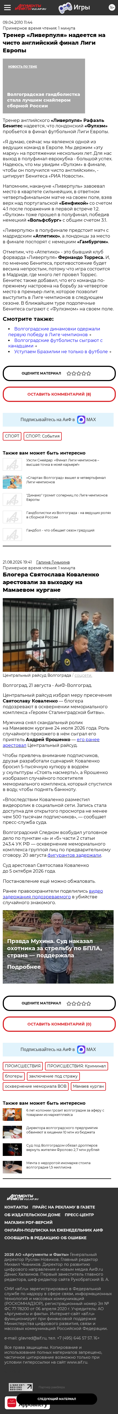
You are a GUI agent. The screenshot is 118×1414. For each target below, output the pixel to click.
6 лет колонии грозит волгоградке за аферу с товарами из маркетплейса (65, 1112)
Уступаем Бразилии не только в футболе (61, 351)
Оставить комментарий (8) (59, 394)
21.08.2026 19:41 (17, 562)
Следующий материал (57, 1399)
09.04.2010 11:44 (17, 22)
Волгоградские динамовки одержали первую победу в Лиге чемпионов (54, 331)
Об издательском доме (32, 1214)
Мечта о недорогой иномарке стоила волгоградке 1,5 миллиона (58, 1165)
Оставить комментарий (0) (59, 1024)
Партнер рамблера (52, 1387)
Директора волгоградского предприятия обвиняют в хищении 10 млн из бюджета (62, 1130)
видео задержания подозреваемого (53, 894)
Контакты (16, 1207)
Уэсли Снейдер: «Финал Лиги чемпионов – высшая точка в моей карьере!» (62, 462)
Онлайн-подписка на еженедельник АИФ (53, 1230)
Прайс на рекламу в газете (63, 1207)
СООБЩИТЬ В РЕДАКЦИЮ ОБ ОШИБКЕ (45, 1237)
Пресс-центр (79, 1214)
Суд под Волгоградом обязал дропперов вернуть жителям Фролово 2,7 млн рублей (62, 1147)
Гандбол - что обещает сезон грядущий (60, 530)
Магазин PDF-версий (28, 1222)
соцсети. (83, 675)
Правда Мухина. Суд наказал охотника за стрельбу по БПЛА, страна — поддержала (54, 948)
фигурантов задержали (74, 855)
